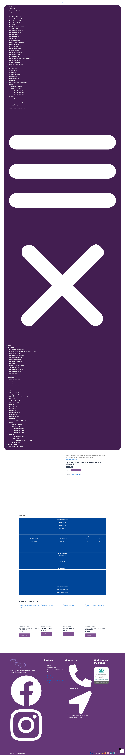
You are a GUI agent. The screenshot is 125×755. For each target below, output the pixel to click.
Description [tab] (22, 515)
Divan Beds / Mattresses (16, 11)
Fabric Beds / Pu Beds (15, 23)
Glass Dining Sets (16, 88)
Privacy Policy (51, 668)
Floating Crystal (14, 56)
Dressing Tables (14, 50)
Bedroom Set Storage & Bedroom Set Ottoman (23, 13)
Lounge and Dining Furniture (18, 82)
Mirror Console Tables (15, 52)
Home (10, 7)
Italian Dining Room (15, 33)
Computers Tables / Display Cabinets (22, 102)
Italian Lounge (13, 35)
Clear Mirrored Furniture (16, 64)
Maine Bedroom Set (15, 21)
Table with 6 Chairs (18, 92)
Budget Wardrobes (14, 41)
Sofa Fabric (12, 72)
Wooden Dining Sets (95, 455)
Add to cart (76, 470)
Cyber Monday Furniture (17, 108)
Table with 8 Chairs (18, 94)
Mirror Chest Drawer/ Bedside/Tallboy (20, 58)
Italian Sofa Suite (14, 36)
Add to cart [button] (24, 635)
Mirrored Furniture (15, 46)
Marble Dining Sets (16, 86)
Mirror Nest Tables (14, 54)
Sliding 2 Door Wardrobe (16, 42)
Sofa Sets (12, 66)
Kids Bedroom (13, 106)
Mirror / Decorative (14, 60)
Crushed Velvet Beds (15, 15)
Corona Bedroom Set (15, 19)
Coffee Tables (15, 100)
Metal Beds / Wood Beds (16, 17)
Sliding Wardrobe (14, 44)
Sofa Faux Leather (14, 74)
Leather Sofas (13, 76)
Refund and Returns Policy (55, 670)
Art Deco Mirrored (14, 62)
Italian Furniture (14, 29)
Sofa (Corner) (13, 70)
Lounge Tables (15, 104)
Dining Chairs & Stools (17, 98)
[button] (62, 227)
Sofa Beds (12, 80)
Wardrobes (12, 39)
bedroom (12, 9)
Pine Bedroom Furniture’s (16, 27)
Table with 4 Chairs (18, 90)
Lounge (11, 96)
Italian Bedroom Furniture (16, 31)
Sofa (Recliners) (14, 78)
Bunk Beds (12, 25)
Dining (11, 84)
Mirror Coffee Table (15, 48)
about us (50, 665)
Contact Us (50, 672)
